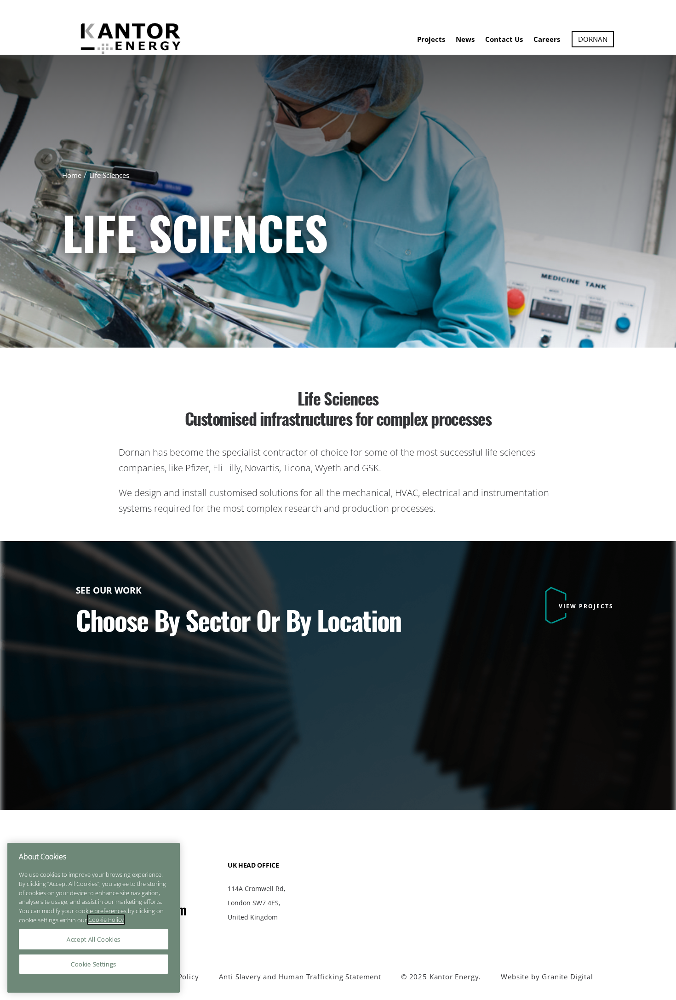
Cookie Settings (93, 964)
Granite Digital (567, 976)
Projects (431, 39)
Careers (546, 39)
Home (71, 175)
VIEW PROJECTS (586, 606)
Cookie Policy (106, 919)
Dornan (592, 39)
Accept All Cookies (93, 939)
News (465, 39)
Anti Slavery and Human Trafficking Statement (300, 977)
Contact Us (504, 39)
